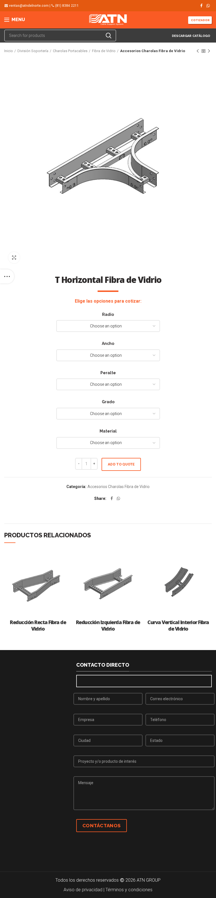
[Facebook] (201, 5)
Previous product (198, 51)
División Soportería (32, 51)
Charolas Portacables (70, 51)
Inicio (8, 51)
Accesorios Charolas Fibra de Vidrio (152, 51)
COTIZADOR (200, 20)
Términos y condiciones (128, 889)
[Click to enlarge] (14, 257)
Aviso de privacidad (83, 889)
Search (109, 35)
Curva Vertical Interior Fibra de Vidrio (178, 625)
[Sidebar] (7, 276)
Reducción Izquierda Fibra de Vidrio (108, 625)
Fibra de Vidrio (104, 51)
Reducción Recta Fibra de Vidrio (38, 625)
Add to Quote (121, 464)
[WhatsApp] (208, 5)
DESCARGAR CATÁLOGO (190, 36)
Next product (209, 51)
